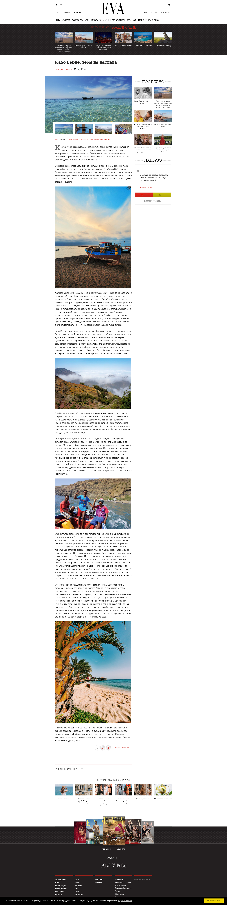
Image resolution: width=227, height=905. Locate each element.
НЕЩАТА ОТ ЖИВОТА (116, 20)
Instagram (61, 5)
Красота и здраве (60, 886)
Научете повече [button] (125, 901)
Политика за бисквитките (123, 888)
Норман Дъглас (146, 187)
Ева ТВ (77, 880)
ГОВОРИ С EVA (77, 20)
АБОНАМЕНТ (121, 849)
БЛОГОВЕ (154, 12)
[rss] (118, 865)
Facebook (57, 5)
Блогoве (77, 892)
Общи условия (119, 894)
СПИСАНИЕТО (165, 12)
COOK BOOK (131, 20)
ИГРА (145, 12)
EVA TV (58, 12)
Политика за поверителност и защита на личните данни (123, 882)
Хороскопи (78, 886)
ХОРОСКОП (77, 12)
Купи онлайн (99, 880)
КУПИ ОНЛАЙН (106, 849)
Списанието (79, 895)
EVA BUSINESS (153, 20)
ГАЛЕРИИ (67, 12)
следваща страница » (121, 747)
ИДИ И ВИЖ (142, 20)
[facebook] (103, 865)
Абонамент (98, 883)
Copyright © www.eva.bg (142, 879)
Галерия (77, 883)
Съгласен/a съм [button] (213, 901)
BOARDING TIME (124, 27)
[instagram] (108, 865)
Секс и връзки (59, 892)
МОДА (87, 20)
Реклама (117, 891)
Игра (76, 889)
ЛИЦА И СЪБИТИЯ (63, 20)
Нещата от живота (61, 889)
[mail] (123, 865)
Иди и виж (58, 895)
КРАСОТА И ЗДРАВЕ (99, 20)
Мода (57, 883)
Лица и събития (60, 880)
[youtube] (113, 865)
